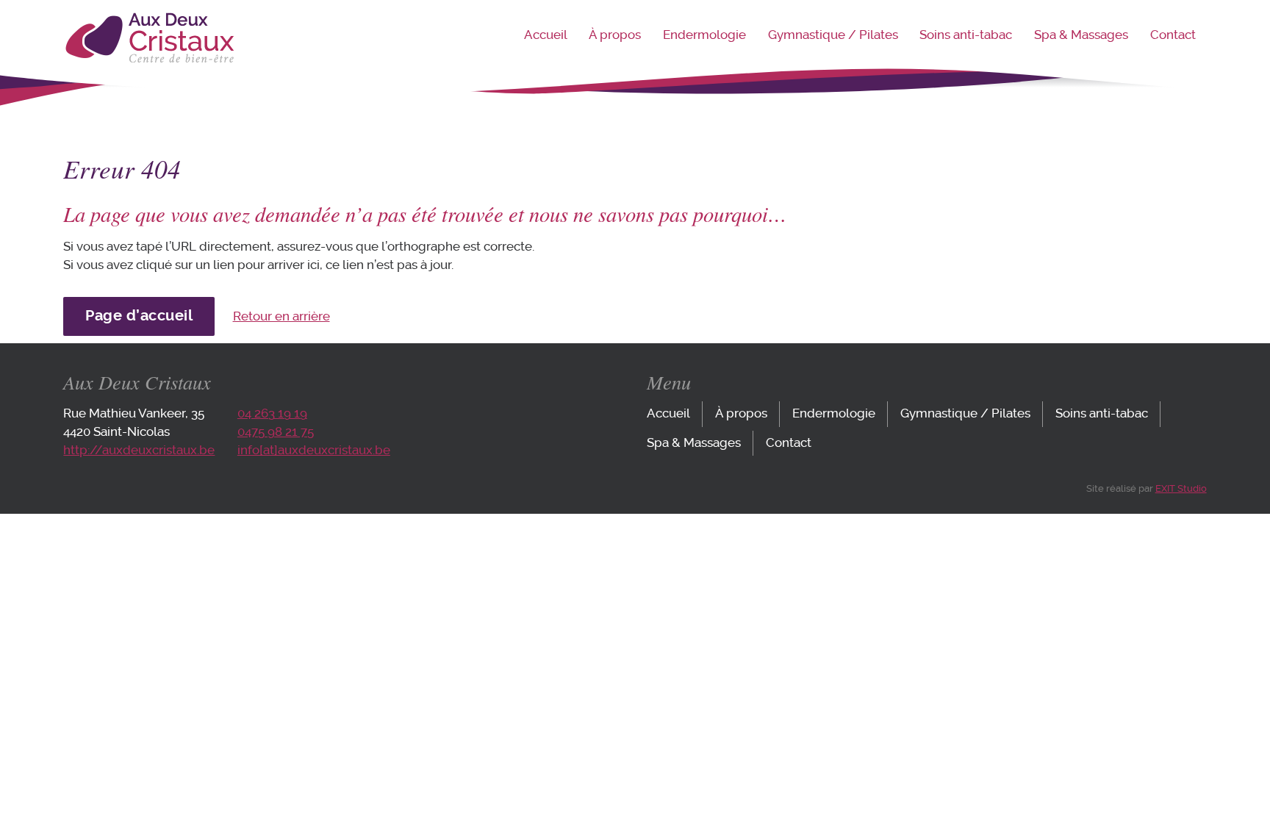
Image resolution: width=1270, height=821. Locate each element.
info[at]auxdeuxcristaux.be (313, 450)
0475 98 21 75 (275, 432)
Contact (1173, 35)
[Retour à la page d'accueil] (148, 59)
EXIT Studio (1181, 488)
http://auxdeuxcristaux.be (139, 450)
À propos (615, 35)
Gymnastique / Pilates (833, 35)
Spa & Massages (1081, 35)
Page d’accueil (139, 315)
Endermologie (704, 35)
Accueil (545, 35)
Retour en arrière (281, 316)
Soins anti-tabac (965, 35)
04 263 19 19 (272, 413)
